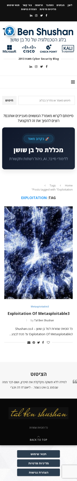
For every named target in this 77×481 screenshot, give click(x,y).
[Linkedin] (31, 15)
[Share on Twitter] (38, 342)
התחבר (49, 5)
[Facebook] (46, 15)
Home (69, 185)
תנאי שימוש (13, 5)
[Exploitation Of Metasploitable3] (38, 252)
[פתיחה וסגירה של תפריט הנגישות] (9, 31)
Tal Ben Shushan (44, 320)
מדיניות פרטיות (48, 9)
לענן (70, 5)
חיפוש (9, 100)
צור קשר (27, 5)
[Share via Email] (28, 342)
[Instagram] (36, 15)
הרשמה (39, 5)
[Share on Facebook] (43, 342)
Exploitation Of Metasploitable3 (38, 313)
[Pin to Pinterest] (34, 342)
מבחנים (60, 5)
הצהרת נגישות (29, 9)
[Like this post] (48, 342)
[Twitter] (41, 15)
